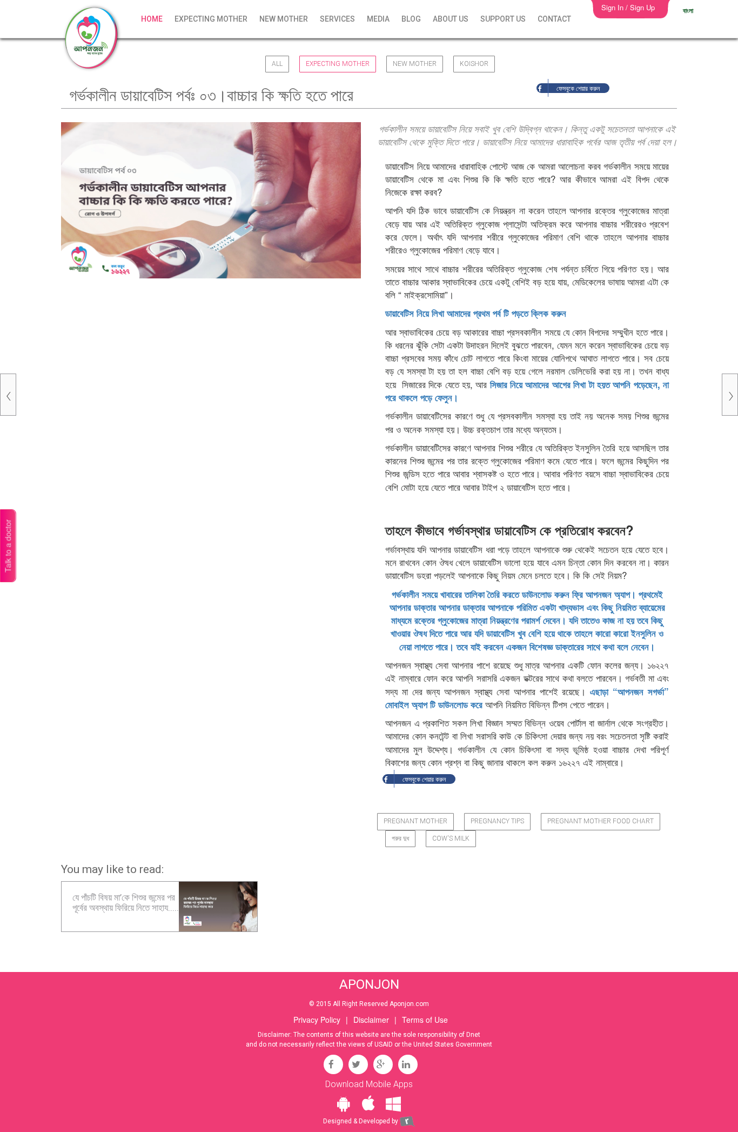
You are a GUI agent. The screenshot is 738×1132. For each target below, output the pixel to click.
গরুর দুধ (400, 838)
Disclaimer (371, 1019)
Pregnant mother (415, 821)
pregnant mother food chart (600, 821)
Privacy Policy (316, 1019)
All (277, 64)
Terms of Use (425, 1019)
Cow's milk (450, 838)
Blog (411, 19)
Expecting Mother (211, 19)
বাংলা (688, 10)
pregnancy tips (497, 821)
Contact (554, 19)
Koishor (474, 64)
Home (152, 19)
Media (378, 19)
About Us (450, 19)
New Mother (283, 19)
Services (337, 19)
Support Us (503, 19)
